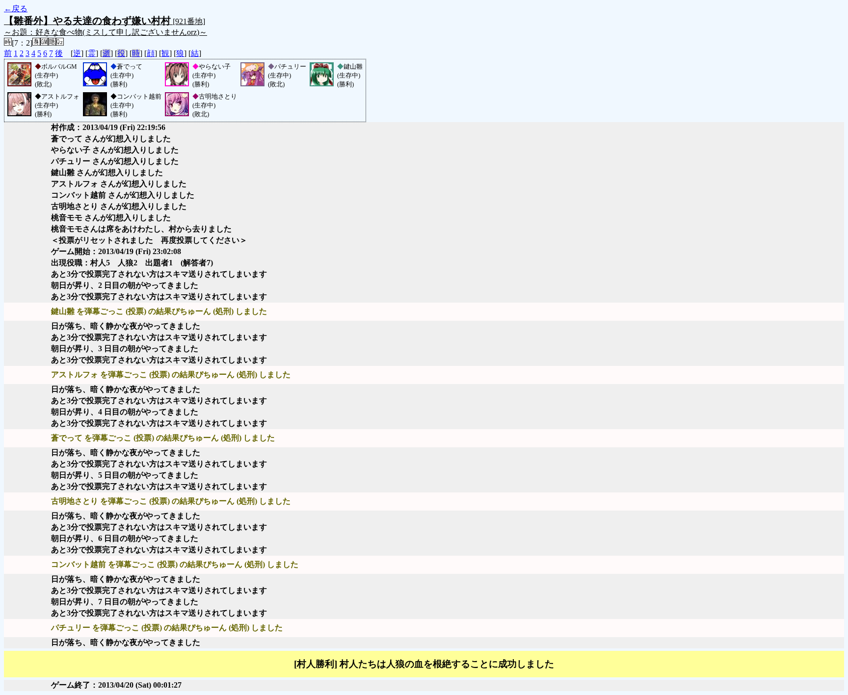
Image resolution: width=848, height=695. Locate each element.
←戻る (15, 8)
